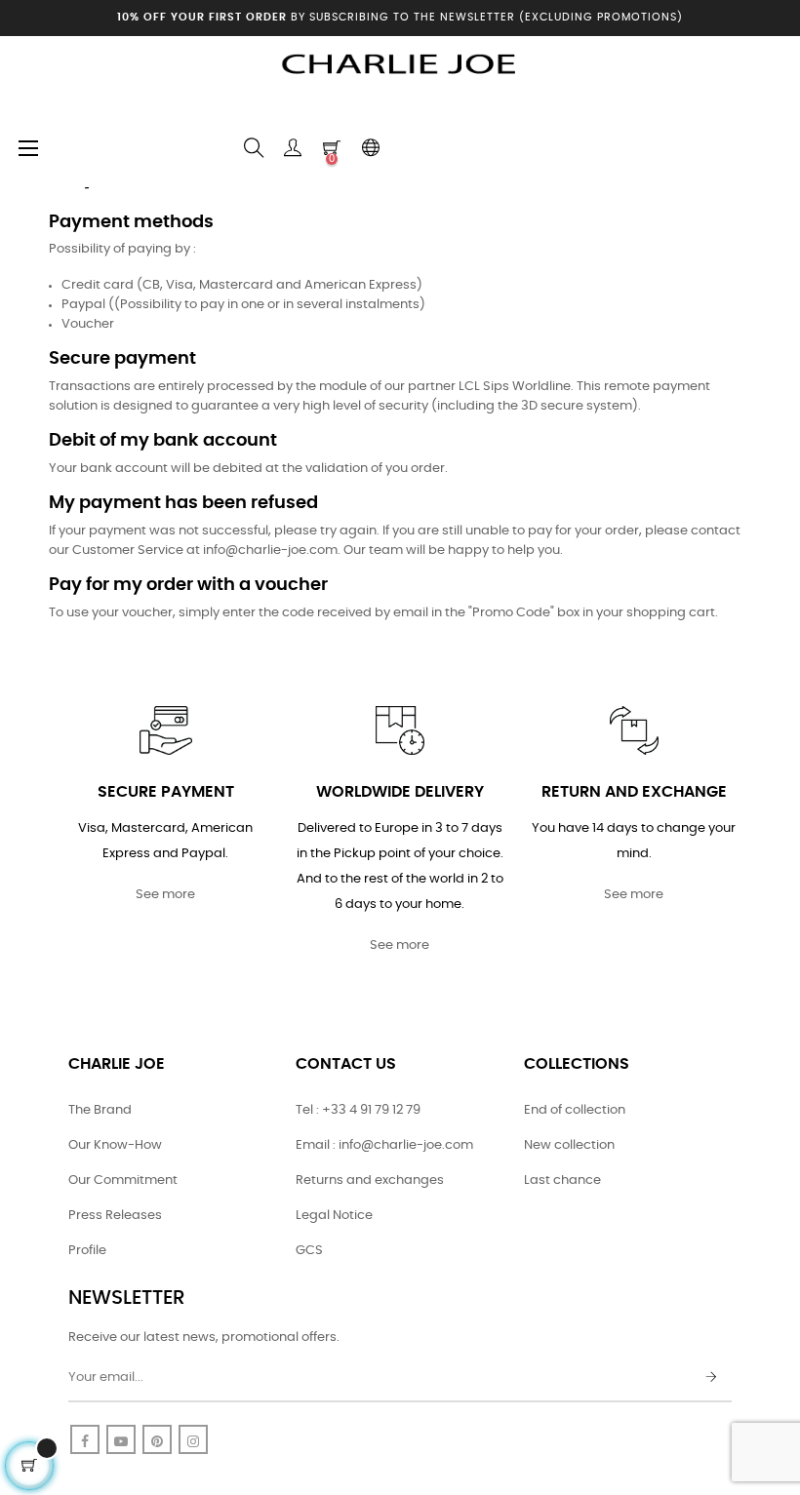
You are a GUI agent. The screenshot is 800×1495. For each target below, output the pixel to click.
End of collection (574, 1110)
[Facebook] (85, 1439)
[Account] (292, 148)
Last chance (562, 1180)
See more (165, 894)
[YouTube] (121, 1439)
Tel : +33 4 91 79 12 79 (358, 1110)
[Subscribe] (711, 1378)
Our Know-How (115, 1145)
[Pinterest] (157, 1439)
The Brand (100, 1110)
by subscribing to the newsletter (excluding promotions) (400, 17)
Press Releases (115, 1215)
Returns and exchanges (370, 1180)
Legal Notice (334, 1215)
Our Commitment (123, 1180)
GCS (309, 1250)
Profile (87, 1250)
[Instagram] (193, 1439)
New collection (569, 1145)
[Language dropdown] (370, 148)
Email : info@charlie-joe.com (384, 1145)
